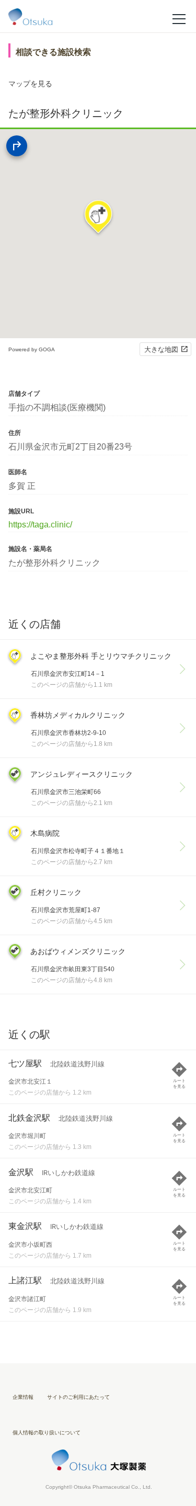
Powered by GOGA (31, 349)
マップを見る (30, 83)
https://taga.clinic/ (40, 524)
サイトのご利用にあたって (78, 1397)
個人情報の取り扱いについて (46, 1432)
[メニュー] (179, 18)
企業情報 (23, 1397)
